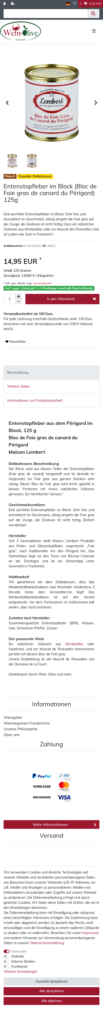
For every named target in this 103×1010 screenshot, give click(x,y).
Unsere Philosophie (21, 728)
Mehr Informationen (50, 824)
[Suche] (93, 13)
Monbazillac (74, 644)
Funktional (19, 966)
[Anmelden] (5, 3)
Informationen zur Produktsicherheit (34, 400)
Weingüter (13, 717)
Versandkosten (42, 283)
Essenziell (18, 951)
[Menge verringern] (18, 301)
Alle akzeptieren (51, 991)
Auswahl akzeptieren (51, 981)
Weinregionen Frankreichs (27, 723)
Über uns (12, 734)
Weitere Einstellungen (20, 971)
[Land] (67, 3)
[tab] (51, 373)
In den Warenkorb (61, 299)
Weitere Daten (18, 386)
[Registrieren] (13, 3)
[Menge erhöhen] (18, 296)
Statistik (17, 956)
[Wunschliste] (74, 3)
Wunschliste (17, 341)
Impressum (90, 933)
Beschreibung (17, 372)
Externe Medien (23, 961)
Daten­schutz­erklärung (47, 943)
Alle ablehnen (51, 1001)
